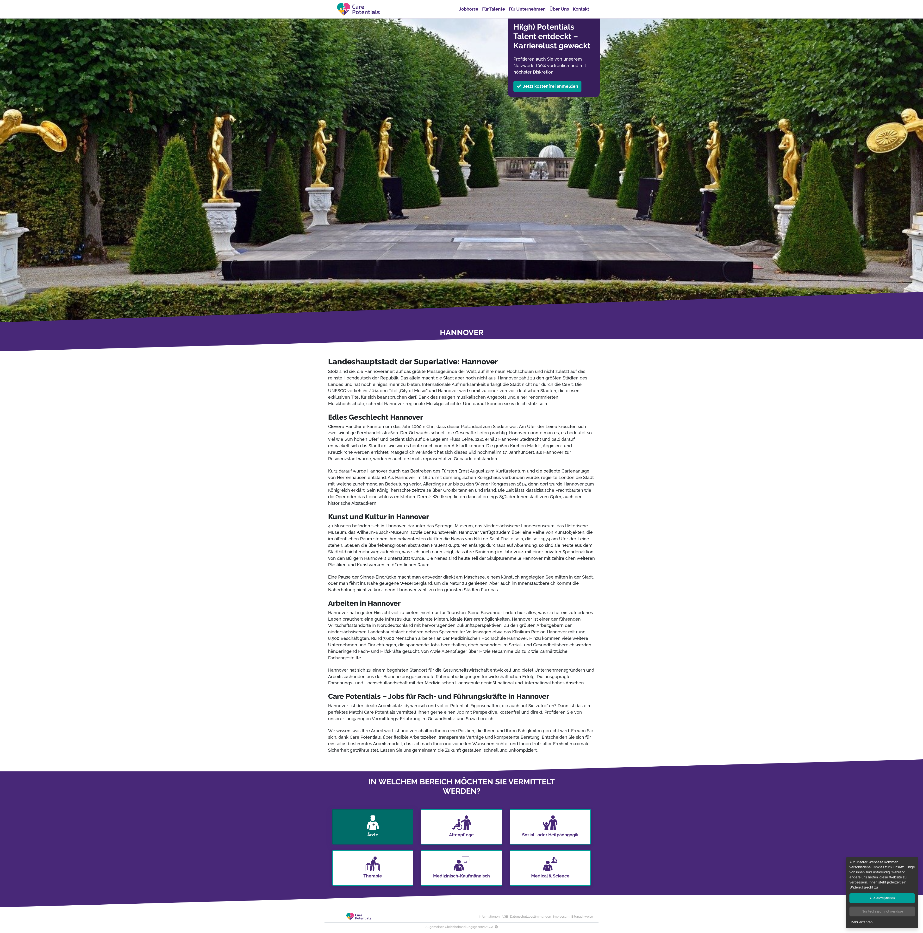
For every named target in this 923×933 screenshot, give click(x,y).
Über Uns (559, 9)
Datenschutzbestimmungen (530, 916)
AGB (505, 916)
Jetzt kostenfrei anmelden (550, 86)
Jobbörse (468, 9)
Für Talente (493, 9)
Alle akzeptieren (882, 898)
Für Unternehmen (527, 9)
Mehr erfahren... (862, 922)
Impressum (561, 916)
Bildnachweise (582, 916)
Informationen (489, 916)
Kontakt (581, 9)
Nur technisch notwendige (882, 911)
